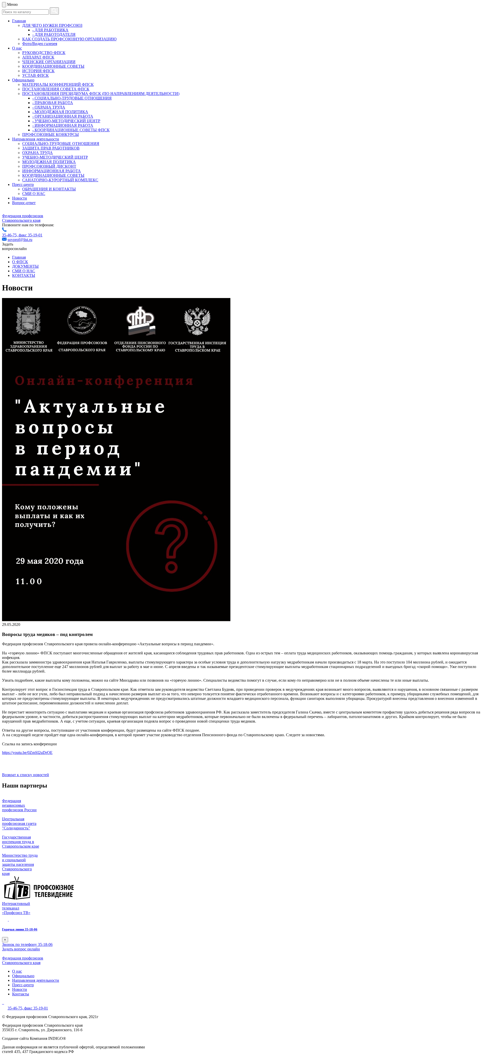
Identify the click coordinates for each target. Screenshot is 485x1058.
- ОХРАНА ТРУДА (48, 107)
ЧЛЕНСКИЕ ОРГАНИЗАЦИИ (49, 62)
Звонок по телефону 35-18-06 (27, 944)
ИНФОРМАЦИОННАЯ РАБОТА (51, 171)
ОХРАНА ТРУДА (37, 153)
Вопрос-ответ (24, 203)
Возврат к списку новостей (25, 775)
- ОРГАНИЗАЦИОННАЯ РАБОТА (62, 116)
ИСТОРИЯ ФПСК (38, 71)
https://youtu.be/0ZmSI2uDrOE (27, 752)
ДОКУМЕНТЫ (25, 266)
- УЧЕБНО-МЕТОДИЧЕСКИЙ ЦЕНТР (66, 121)
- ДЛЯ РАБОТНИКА (50, 30)
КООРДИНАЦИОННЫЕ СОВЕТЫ (53, 66)
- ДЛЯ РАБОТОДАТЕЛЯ (54, 34)
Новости (19, 198)
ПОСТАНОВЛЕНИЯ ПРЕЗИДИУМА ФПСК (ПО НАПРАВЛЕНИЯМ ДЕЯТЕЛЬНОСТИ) (100, 93)
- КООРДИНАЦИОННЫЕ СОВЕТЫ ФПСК (71, 130)
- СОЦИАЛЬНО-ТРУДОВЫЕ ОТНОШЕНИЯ (72, 98)
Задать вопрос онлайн (21, 949)
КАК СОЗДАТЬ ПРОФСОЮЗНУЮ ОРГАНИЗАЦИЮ (69, 39)
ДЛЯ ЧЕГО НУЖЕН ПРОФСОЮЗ (52, 25)
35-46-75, (10, 235)
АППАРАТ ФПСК (38, 57)
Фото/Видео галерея (39, 43)
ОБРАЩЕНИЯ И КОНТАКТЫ (49, 189)
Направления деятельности (35, 139)
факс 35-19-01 (30, 235)
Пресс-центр (23, 184)
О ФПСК (20, 262)
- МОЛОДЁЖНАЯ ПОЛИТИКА (60, 112)
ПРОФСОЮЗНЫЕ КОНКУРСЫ (50, 134)
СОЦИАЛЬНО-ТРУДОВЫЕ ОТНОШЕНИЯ (60, 143)
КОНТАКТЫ (23, 275)
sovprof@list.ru (20, 239)
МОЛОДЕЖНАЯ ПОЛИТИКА (49, 162)
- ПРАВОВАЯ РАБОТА (52, 103)
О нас (17, 48)
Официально (23, 80)
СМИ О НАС (33, 193)
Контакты (20, 994)
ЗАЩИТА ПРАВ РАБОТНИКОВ (51, 148)
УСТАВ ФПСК (35, 75)
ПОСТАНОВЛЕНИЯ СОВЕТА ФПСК (55, 89)
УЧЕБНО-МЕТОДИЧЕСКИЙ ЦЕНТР (55, 157)
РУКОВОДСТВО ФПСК (43, 53)
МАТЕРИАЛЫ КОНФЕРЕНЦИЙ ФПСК (58, 84)
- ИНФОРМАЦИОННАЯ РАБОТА (62, 125)
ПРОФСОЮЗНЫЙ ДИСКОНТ (49, 166)
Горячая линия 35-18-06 (19, 929)
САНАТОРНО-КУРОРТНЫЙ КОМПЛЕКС (60, 180)
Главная (19, 21)
